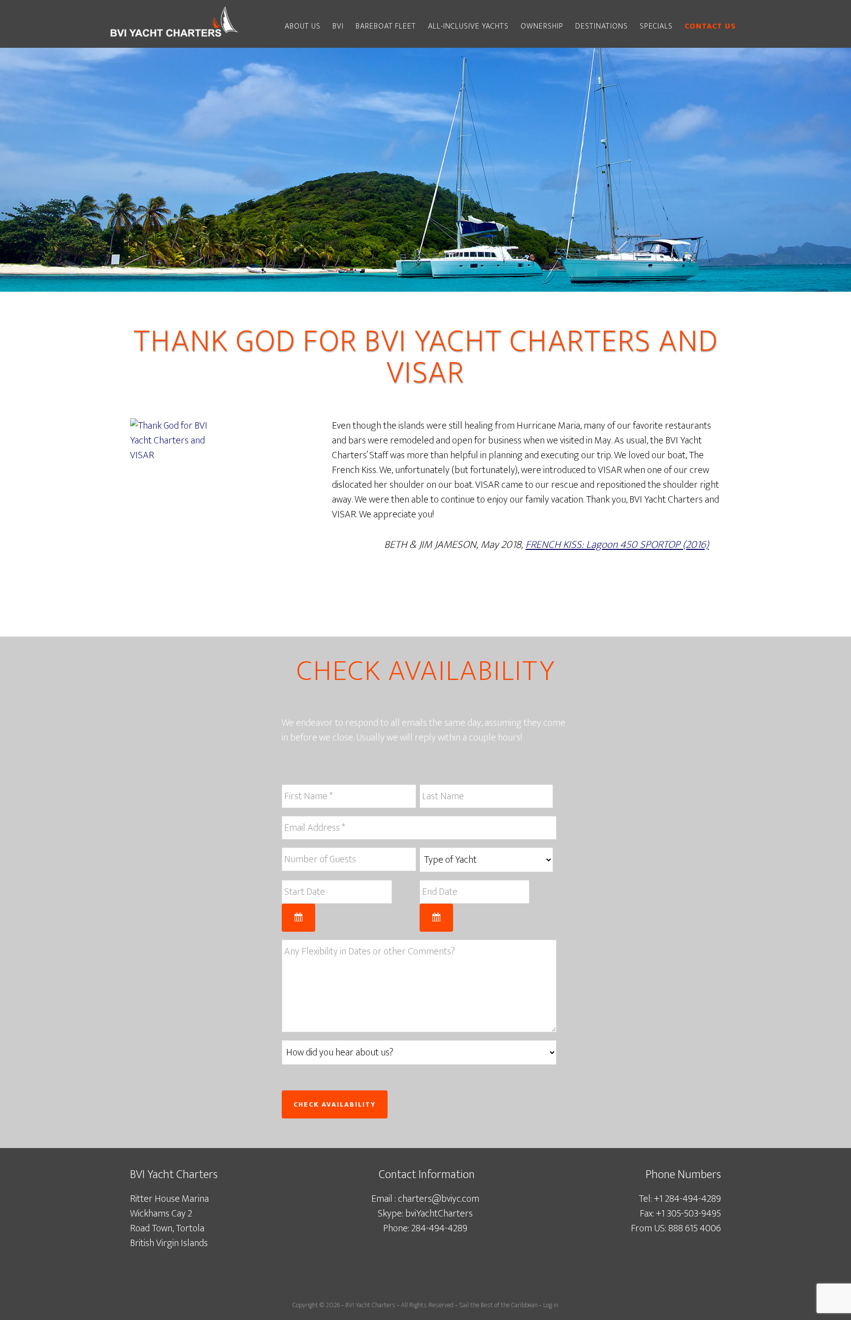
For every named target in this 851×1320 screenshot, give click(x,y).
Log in (550, 1305)
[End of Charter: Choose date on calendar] (436, 918)
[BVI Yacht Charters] (174, 38)
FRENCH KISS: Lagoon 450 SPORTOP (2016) (617, 545)
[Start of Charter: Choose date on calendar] (298, 918)
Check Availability (335, 1104)
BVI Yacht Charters (370, 1305)
